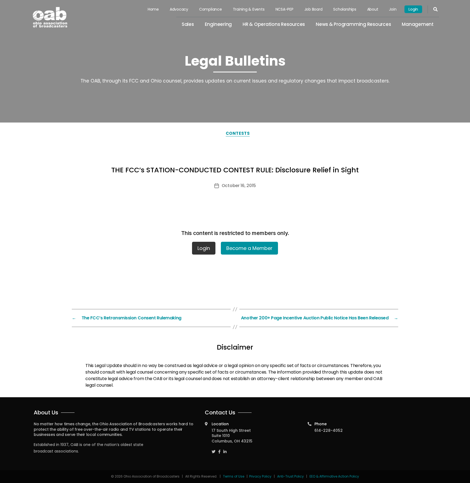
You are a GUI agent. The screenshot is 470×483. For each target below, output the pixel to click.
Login (413, 9)
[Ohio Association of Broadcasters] (50, 17)
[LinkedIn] (225, 449)
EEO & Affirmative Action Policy (334, 476)
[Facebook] (219, 449)
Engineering (218, 24)
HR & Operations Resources (274, 24)
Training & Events (249, 9)
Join (392, 9)
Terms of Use (234, 476)
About (372, 9)
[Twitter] (213, 449)
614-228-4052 (328, 430)
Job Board (313, 9)
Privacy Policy (260, 476)
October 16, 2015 (239, 185)
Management (418, 24)
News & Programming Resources (353, 24)
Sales (188, 24)
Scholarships (344, 9)
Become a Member (249, 248)
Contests (238, 133)
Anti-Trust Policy (290, 476)
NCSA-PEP (284, 9)
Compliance (210, 9)
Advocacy (179, 9)
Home (153, 9)
